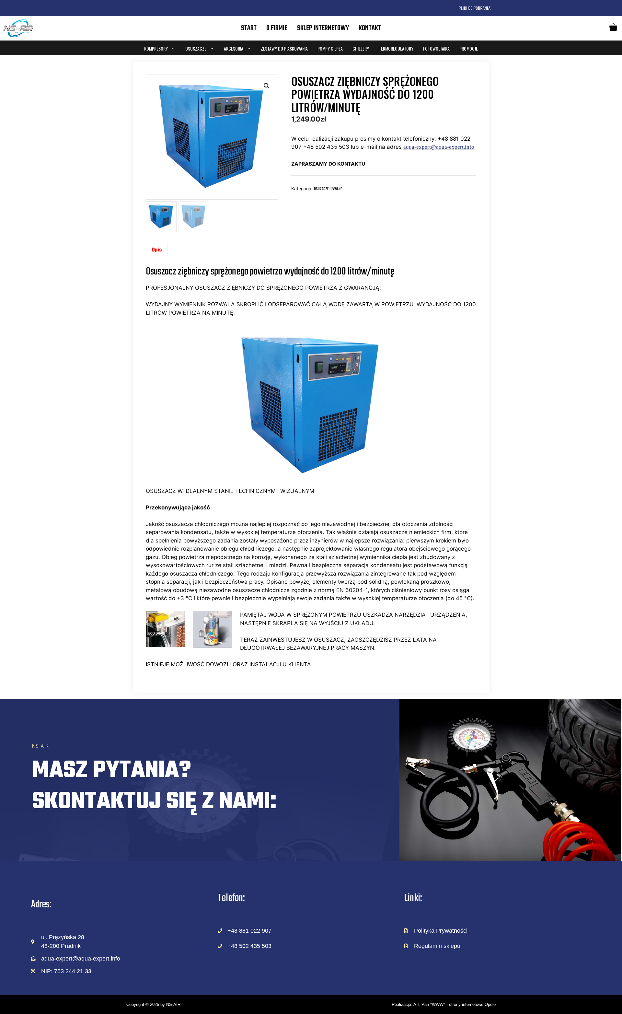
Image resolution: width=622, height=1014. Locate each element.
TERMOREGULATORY (396, 48)
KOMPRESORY (156, 48)
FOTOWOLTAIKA (436, 48)
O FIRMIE (276, 28)
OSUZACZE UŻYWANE (328, 189)
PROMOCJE (468, 48)
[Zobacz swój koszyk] (613, 28)
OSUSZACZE (195, 48)
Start (249, 28)
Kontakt (370, 28)
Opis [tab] (157, 250)
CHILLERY (360, 48)
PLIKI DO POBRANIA (474, 8)
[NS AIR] (18, 28)
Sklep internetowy (323, 28)
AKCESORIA (233, 48)
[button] (266, 86)
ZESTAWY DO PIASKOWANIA (284, 48)
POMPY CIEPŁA (330, 48)
